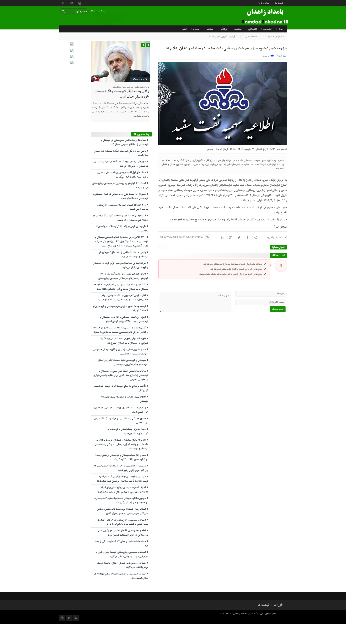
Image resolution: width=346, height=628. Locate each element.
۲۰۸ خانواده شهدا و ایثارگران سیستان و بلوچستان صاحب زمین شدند (122, 207)
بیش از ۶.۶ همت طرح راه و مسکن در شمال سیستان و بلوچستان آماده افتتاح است (120, 196)
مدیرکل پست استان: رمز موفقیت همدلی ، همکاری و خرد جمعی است (121, 410)
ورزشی (209, 29)
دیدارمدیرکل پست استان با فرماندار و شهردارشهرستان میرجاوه (128, 431)
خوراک (93, 10)
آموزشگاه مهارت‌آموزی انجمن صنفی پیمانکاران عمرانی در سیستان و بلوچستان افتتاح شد (124, 340)
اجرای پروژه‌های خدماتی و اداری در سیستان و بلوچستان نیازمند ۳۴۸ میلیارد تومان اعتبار (124, 319)
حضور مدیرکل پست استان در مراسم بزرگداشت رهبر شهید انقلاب (121, 420)
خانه (281, 29)
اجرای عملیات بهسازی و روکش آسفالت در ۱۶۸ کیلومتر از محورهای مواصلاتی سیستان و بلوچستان (123, 276)
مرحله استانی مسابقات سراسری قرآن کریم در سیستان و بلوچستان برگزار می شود (120, 265)
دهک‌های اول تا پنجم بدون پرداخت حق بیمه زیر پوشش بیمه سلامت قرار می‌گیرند (122, 174)
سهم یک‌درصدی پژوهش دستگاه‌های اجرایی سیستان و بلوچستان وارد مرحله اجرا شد (120, 164)
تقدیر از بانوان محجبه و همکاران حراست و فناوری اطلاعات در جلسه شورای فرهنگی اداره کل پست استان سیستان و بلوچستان (121, 444)
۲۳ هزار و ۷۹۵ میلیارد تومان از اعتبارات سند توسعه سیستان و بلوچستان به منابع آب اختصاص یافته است (121, 287)
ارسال (279, 55)
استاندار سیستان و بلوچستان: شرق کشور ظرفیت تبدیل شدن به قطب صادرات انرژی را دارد (122, 522)
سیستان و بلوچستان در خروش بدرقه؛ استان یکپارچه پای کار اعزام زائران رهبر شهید (121, 468)
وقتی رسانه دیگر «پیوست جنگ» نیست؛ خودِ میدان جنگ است (122, 94)
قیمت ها (102, 10)
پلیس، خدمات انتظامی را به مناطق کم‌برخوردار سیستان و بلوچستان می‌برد (123, 254)
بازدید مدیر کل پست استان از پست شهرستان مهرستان (124, 399)
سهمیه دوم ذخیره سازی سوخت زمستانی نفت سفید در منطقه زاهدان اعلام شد (225, 48)
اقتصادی (252, 29)
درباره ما (279, 2)
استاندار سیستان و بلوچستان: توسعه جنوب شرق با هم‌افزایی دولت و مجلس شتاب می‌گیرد (122, 554)
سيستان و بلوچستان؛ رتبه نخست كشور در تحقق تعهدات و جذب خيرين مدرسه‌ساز (123, 362)
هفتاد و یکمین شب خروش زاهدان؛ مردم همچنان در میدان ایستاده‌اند (121, 576)
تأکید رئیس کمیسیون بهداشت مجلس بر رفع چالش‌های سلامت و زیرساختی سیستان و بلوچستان (123, 297)
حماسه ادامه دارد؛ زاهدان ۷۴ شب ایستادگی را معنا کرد (121, 543)
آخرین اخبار (221, 36)
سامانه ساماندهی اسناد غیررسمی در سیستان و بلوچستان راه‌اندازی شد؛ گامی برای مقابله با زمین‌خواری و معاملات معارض (120, 375)
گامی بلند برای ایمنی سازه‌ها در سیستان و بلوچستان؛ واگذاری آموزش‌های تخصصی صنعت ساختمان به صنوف (120, 330)
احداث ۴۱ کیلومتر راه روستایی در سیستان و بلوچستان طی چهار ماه (120, 185)
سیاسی (238, 29)
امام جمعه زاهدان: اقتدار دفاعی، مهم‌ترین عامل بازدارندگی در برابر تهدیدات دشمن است (123, 532)
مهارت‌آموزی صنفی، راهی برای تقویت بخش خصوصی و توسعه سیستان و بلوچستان (120, 351)
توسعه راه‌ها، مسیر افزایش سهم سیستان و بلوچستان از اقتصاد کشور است (120, 308)
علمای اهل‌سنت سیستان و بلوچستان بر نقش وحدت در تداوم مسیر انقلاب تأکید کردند (121, 457)
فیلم (184, 29)
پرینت (267, 55)
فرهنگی (224, 29)
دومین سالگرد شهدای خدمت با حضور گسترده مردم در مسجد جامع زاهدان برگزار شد (121, 500)
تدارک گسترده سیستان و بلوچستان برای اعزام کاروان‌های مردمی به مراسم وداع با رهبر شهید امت (122, 489)
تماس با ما (263, 2)
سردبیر (210, 149)
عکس (196, 29)
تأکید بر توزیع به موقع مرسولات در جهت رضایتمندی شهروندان (120, 388)
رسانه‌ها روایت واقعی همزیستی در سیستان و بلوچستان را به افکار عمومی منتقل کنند (124, 142)
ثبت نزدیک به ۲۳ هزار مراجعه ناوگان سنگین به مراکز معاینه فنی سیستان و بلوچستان (120, 218)
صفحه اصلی (251, 36)
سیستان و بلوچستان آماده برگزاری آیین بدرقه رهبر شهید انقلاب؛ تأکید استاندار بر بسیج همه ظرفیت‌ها (122, 479)
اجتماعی (267, 29)
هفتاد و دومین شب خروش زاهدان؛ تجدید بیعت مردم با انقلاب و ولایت (122, 565)
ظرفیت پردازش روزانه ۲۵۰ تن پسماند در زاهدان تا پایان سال (122, 228)
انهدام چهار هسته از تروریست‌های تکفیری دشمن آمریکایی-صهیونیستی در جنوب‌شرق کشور (122, 511)
